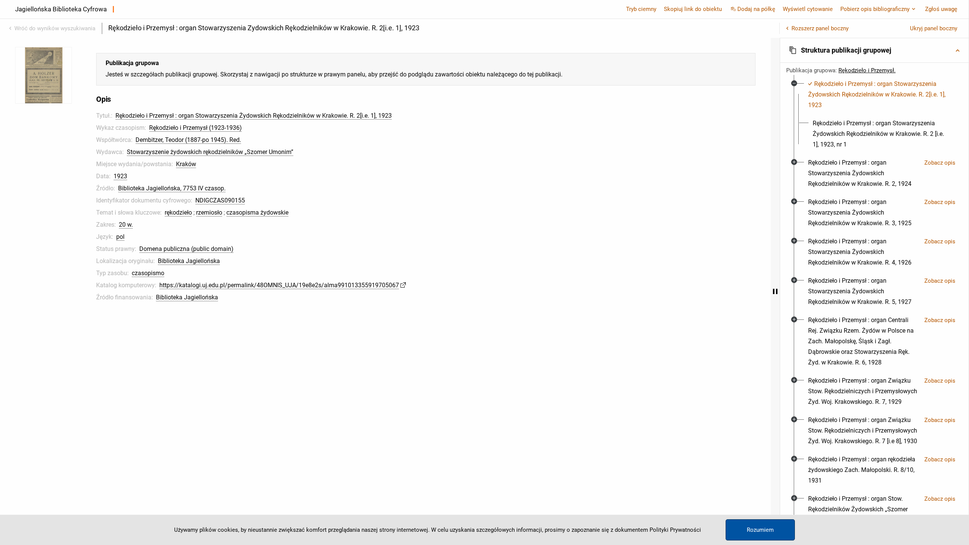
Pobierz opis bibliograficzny (875, 9)
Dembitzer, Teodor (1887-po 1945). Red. (188, 139)
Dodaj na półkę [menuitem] (756, 9)
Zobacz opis (939, 162)
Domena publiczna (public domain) (186, 248)
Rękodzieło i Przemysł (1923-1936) (195, 127)
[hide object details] (775, 291)
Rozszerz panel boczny (820, 28)
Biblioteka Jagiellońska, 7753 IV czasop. (172, 188)
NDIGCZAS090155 (220, 200)
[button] (874, 50)
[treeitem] (874, 114)
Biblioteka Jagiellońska (189, 261)
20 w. (126, 224)
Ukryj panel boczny (933, 28)
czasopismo (148, 273)
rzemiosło (209, 212)
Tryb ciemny (641, 9)
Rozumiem (760, 529)
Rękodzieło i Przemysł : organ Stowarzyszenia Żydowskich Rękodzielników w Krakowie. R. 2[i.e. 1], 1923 (253, 115)
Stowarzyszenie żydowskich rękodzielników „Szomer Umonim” (210, 152)
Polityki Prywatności (675, 529)
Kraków (186, 164)
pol (120, 236)
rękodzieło (178, 212)
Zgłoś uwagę (941, 9)
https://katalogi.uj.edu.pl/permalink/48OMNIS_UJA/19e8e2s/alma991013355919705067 (279, 285)
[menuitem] (878, 94)
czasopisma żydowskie (257, 212)
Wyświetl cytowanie (808, 9)
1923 (120, 176)
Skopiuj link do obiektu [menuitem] (693, 9)
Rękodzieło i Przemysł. (867, 70)
